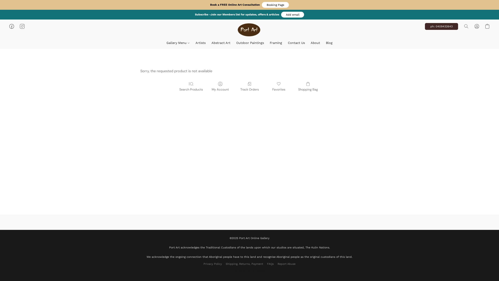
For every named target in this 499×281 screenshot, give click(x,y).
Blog (329, 43)
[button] (275, 5)
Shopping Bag (308, 89)
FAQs (270, 263)
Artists (201, 43)
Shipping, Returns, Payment (244, 263)
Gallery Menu (177, 43)
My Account (220, 89)
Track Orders (249, 89)
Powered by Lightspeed (249, 270)
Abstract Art (220, 43)
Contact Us (296, 43)
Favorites (278, 89)
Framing (276, 43)
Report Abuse (287, 263)
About (315, 43)
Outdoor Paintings (250, 43)
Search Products (191, 89)
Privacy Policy (212, 263)
